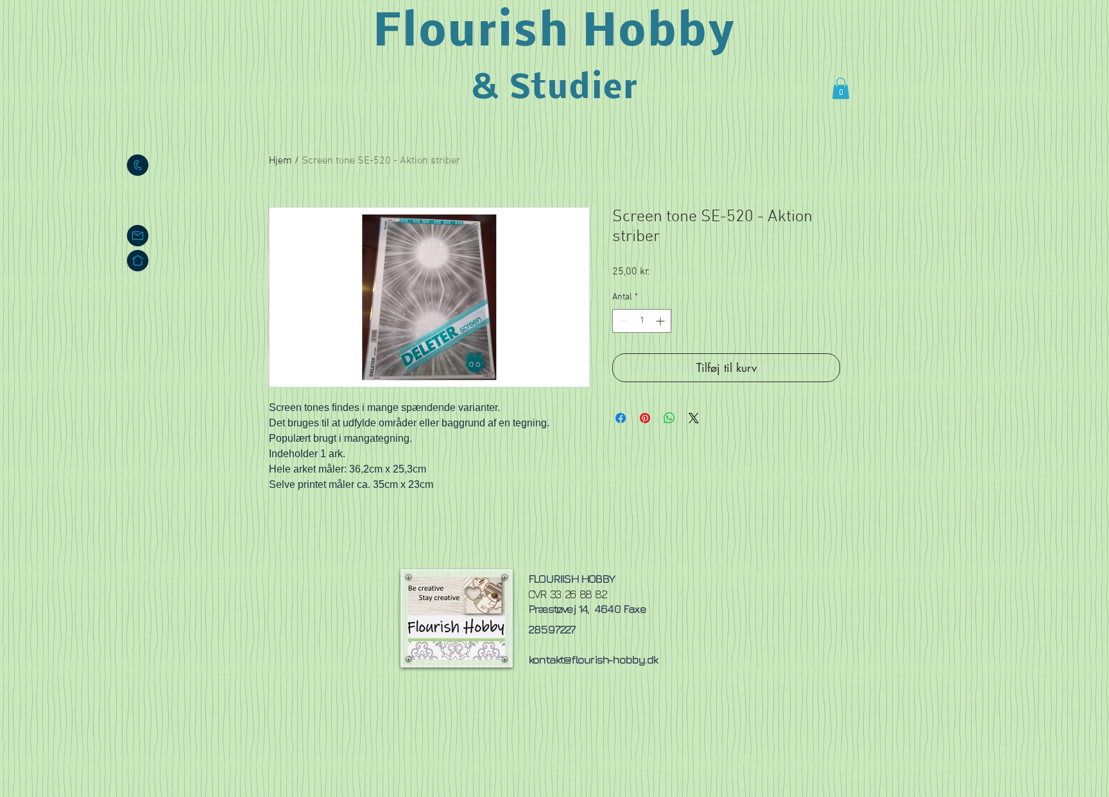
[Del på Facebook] (620, 418)
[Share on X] (693, 418)
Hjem (280, 161)
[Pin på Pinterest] (645, 418)
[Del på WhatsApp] (669, 418)
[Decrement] (622, 321)
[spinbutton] (641, 321)
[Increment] (661, 321)
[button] (841, 88)
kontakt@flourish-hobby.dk (592, 659)
